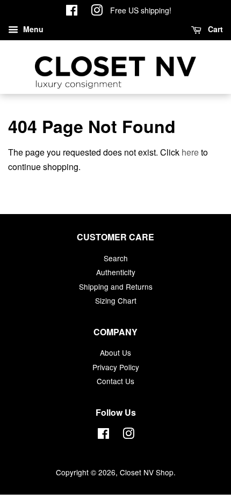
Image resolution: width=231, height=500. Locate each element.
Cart (214, 29)
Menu (32, 29)
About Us (115, 352)
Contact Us (115, 381)
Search (116, 258)
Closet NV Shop (147, 472)
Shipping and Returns (116, 286)
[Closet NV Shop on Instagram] (97, 11)
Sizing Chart (115, 300)
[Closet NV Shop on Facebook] (72, 11)
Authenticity (115, 272)
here (190, 152)
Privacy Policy (115, 367)
